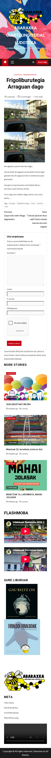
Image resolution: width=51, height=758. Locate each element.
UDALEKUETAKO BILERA (18, 404)
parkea (40, 203)
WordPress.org (11, 717)
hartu (33, 203)
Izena (9, 289)
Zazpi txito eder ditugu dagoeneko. (14, 215)
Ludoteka (17, 75)
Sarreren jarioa (11, 707)
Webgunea (12, 308)
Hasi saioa (9, 702)
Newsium (38, 751)
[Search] (33, 62)
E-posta (10, 298)
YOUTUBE (42, 62)
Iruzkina (11, 253)
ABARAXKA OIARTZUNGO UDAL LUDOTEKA (25, 35)
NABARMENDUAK (30, 75)
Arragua (12, 203)
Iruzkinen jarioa (11, 712)
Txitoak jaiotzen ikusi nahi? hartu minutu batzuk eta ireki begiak (37, 219)
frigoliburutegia (23, 203)
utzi (6, 206)
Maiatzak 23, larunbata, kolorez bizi (24, 449)
